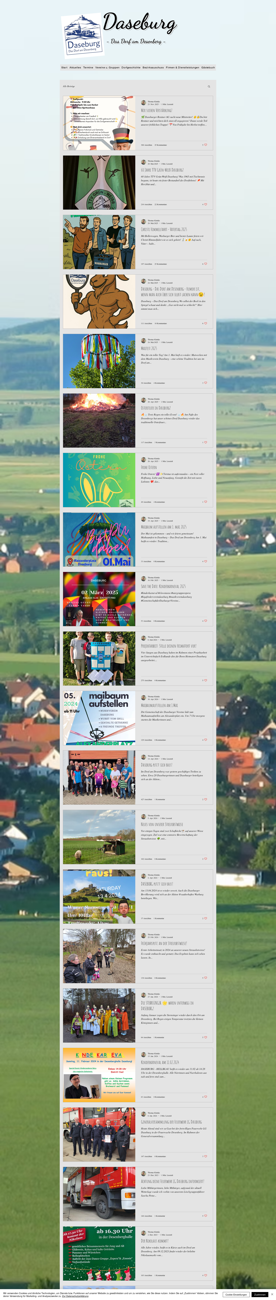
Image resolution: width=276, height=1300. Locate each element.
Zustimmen (260, 1294)
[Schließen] (272, 1294)
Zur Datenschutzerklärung (75, 1296)
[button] (209, 86)
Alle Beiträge (69, 86)
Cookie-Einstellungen (236, 1294)
